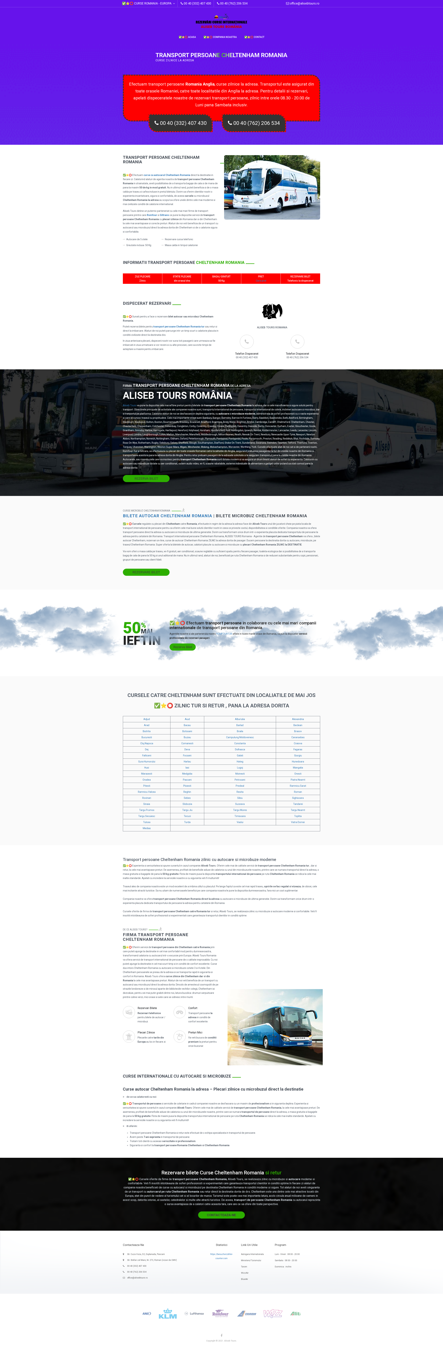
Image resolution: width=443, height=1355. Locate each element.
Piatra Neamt (298, 779)
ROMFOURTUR (224, 633)
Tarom (244, 1266)
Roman (298, 791)
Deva (187, 749)
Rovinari (146, 798)
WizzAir (244, 1273)
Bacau (187, 725)
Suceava (240, 804)
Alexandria (298, 719)
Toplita (298, 816)
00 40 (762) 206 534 (256, 123)
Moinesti (240, 773)
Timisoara (240, 816)
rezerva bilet (146, 479)
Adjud (146, 719)
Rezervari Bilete (147, 1008)
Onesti (297, 773)
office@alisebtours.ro (304, 3)
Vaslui (240, 822)
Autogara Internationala (252, 1254)
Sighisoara (298, 798)
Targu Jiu (187, 810)
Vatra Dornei (298, 822)
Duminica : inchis (283, 1266)
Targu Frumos (146, 810)
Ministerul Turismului (251, 1260)
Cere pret (261, 280)
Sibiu (240, 798)
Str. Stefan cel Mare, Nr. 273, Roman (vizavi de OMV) (152, 1260)
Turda (187, 822)
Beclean (297, 725)
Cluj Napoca (146, 743)
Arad (146, 725)
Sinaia (146, 804)
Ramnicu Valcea (147, 791)
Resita (240, 791)
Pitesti (146, 785)
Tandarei (298, 804)
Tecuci (187, 816)
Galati (240, 755)
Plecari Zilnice (146, 1032)
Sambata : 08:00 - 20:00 (286, 1260)
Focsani (187, 755)
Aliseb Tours (129, 405)
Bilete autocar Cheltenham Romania (167, 515)
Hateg (240, 761)
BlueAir (244, 1279)
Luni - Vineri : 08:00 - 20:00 (287, 1254)
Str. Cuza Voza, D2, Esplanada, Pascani (146, 1254)
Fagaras (297, 749)
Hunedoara (298, 761)
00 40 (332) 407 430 (183, 123)
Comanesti (187, 743)
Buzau (187, 737)
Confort (192, 1008)
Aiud (187, 719)
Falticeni (146, 755)
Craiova (298, 743)
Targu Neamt (298, 810)
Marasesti (146, 773)
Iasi (187, 767)
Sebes (187, 798)
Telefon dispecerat (246, 353)
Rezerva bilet (182, 647)
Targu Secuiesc (146, 816)
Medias (147, 828)
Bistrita (147, 731)
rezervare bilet (146, 572)
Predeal (240, 785)
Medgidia (187, 773)
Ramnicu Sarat (298, 785)
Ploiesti (187, 785)
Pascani (187, 779)
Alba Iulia (240, 719)
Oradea (147, 779)
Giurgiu (298, 755)
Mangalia (298, 767)
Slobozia (187, 804)
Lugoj (240, 767)
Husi (146, 767)
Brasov (298, 731)
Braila (240, 731)
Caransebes (298, 737)
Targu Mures (240, 810)
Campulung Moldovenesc (240, 737)
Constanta (240, 743)
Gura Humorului (146, 761)
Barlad (239, 725)
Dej (146, 749)
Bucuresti (147, 737)
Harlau (187, 761)
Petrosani (240, 779)
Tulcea (146, 822)
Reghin (187, 791)
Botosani (187, 731)
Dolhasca (240, 749)
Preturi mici (195, 1032)
